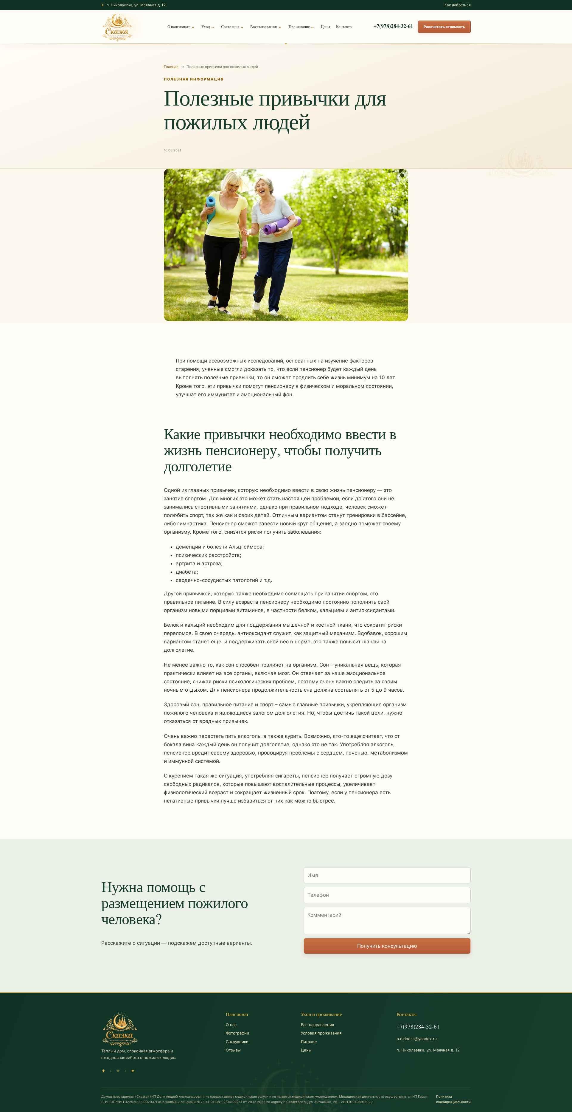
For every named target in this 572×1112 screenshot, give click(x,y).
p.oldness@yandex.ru (417, 1038)
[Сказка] (117, 26)
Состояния (230, 26)
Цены (325, 26)
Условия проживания (321, 1033)
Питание (309, 1041)
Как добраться (457, 5)
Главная (171, 66)
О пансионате (178, 26)
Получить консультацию (387, 946)
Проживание (299, 26)
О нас (231, 1024)
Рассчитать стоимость (444, 26)
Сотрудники (237, 1041)
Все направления (317, 1024)
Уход (205, 26)
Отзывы (233, 1050)
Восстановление (264, 26)
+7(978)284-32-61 (393, 26)
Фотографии (237, 1033)
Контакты (344, 26)
